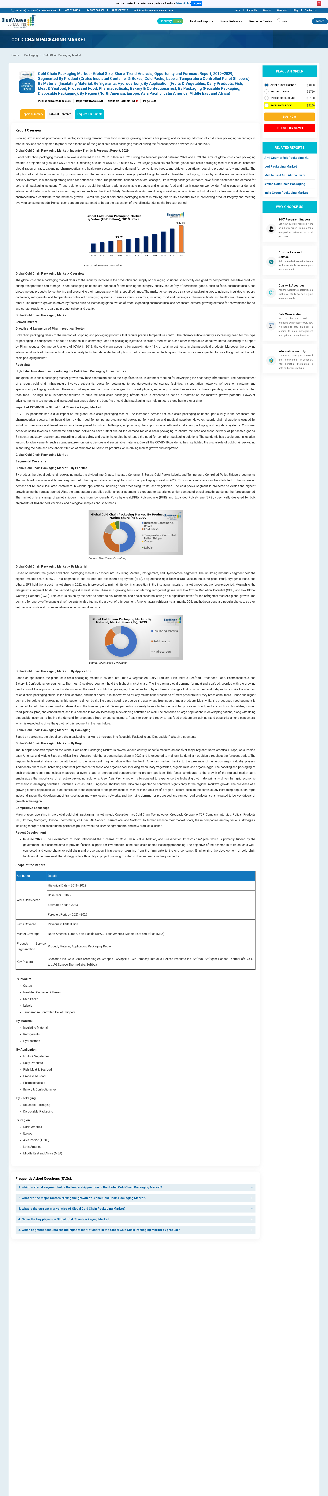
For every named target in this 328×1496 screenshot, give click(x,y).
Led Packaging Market (280, 166)
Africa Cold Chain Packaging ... (286, 184)
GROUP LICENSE (279, 91)
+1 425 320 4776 (71, 10)
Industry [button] (171, 21)
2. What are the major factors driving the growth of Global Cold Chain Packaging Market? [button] (82, 1198)
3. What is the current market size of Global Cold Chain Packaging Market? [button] (72, 1208)
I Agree (197, 3)
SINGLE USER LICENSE (283, 85)
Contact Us (311, 10)
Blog (295, 10)
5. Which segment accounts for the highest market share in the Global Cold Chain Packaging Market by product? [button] (99, 1230)
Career (267, 10)
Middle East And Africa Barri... (285, 175)
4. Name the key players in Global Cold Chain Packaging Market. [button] (64, 1219)
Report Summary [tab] (32, 114)
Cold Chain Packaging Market (62, 55)
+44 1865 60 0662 (94, 10)
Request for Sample (290, 128)
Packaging (31, 55)
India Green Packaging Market (286, 192)
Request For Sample (89, 114)
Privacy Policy (183, 3)
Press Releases (231, 21)
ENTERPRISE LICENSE (282, 98)
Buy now (289, 116)
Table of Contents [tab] (60, 114)
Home (237, 10)
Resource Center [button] (260, 21)
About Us (252, 10)
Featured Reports (201, 21)
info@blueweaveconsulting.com (155, 10)
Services (282, 10)
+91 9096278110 (119, 10)
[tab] (135, 1187)
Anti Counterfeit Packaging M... (286, 158)
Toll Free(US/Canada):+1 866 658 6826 (35, 10)
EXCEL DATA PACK (281, 105)
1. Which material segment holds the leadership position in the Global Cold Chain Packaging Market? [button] (90, 1187)
